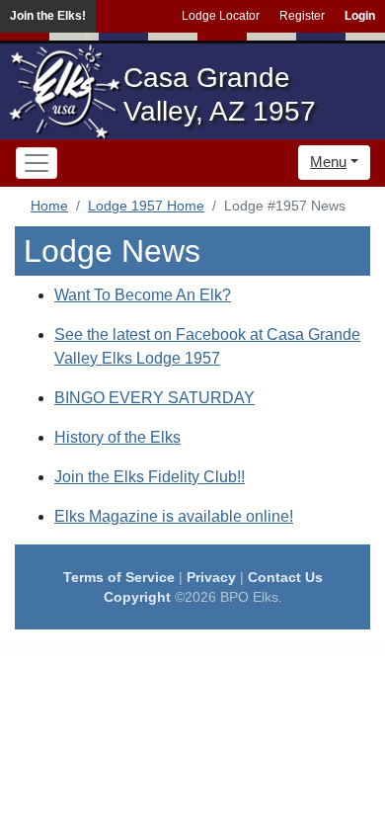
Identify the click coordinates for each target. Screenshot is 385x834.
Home (49, 205)
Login (360, 16)
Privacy (211, 577)
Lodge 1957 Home (146, 205)
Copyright (137, 597)
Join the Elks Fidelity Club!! (149, 476)
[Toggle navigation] (36, 163)
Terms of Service (119, 577)
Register (302, 16)
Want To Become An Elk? (142, 295)
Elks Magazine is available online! (173, 516)
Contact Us (285, 577)
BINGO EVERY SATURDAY (154, 397)
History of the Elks (117, 437)
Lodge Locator (221, 16)
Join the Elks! (48, 16)
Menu (328, 161)
